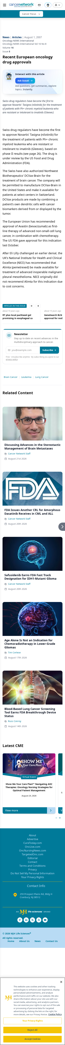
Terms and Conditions (32, 865)
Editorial (33, 858)
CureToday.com (32, 843)
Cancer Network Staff (19, 453)
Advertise (32, 839)
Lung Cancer (42, 377)
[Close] (61, 981)
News (38, 941)
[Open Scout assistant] (47, 5)
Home (11, 941)
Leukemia (26, 377)
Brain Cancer (11, 377)
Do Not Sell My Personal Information (32, 873)
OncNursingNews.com (32, 850)
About (32, 835)
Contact (32, 862)
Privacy (32, 869)
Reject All (32, 1030)
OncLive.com (32, 846)
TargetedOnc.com (32, 854)
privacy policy (12, 359)
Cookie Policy (55, 1014)
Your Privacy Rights (32, 877)
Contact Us (52, 941)
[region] (32, 1011)
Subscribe (47, 350)
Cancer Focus (29, 13)
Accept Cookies (32, 1039)
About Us (24, 941)
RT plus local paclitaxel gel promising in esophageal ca (17, 317)
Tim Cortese (14, 652)
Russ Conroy (14, 721)
